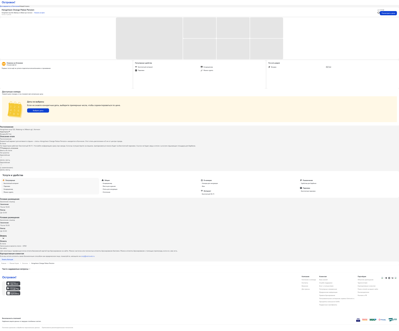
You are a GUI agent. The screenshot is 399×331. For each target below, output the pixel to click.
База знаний (323, 280)
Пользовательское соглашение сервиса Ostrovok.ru (336, 298)
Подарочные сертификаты (328, 305)
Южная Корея (14, 263)
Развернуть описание (10, 148)
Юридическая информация (328, 292)
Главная (3, 263)
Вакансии (305, 286)
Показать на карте (39, 12)
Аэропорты (4, 132)
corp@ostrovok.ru (88, 256)
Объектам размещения (365, 280)
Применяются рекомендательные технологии (57, 327)
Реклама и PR (362, 295)
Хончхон (25, 263)
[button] (149, 38)
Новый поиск (24, 6)
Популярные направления (328, 289)
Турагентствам (362, 283)
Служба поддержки (325, 283)
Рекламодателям (363, 292)
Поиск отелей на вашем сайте (368, 289)
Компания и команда (309, 280)
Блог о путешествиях (326, 286)
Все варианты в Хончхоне (10, 6)
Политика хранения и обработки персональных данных (21, 327)
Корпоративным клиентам (367, 286)
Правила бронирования (327, 295)
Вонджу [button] (3, 134)
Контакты (305, 283)
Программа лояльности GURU (329, 302)
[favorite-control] (379, 13)
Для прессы (306, 289)
